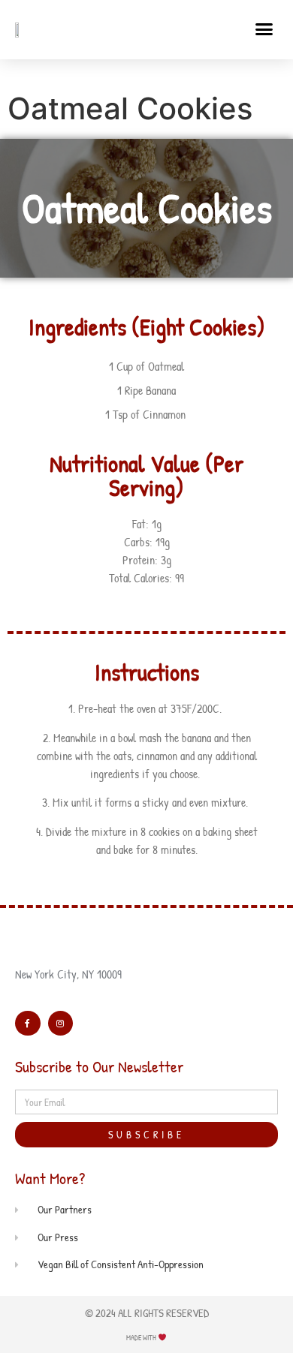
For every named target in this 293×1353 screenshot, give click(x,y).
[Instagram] (61, 1023)
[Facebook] (28, 1023)
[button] (264, 29)
